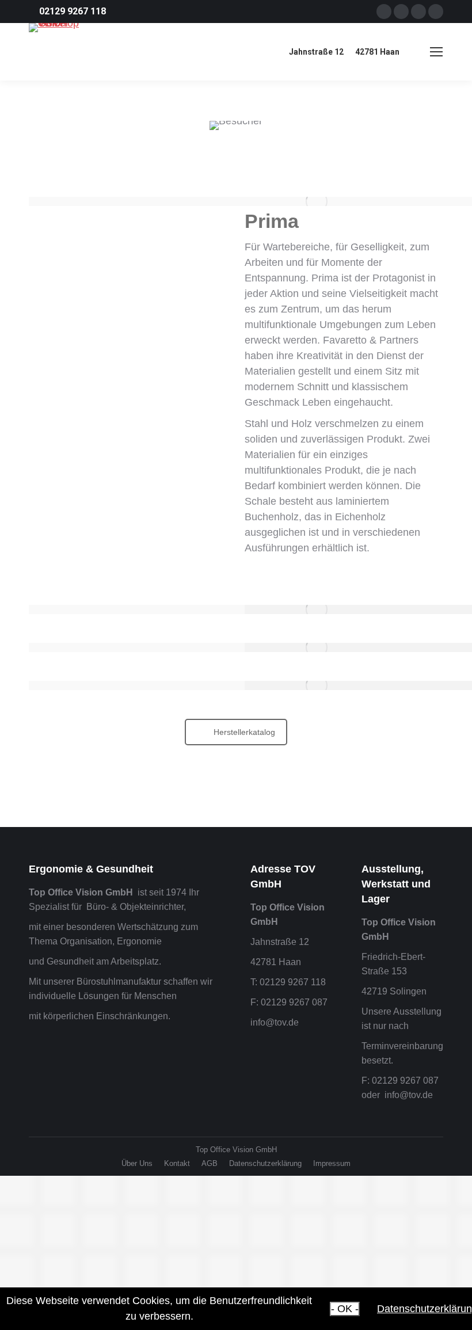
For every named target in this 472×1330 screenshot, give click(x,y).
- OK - (345, 1308)
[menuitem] (137, 1163)
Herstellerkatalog (244, 732)
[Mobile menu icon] (436, 52)
